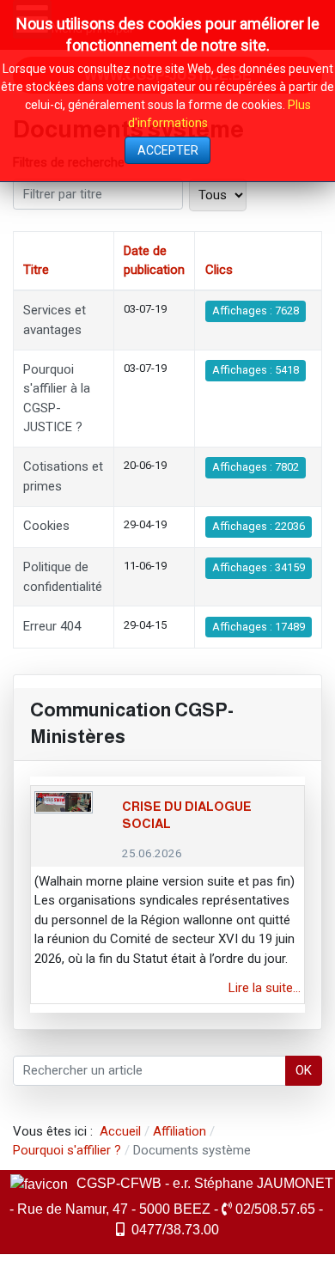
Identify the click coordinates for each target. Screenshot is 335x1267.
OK (303, 1070)
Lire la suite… (264, 988)
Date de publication (154, 260)
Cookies (46, 525)
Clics (219, 269)
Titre (36, 269)
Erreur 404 (52, 626)
